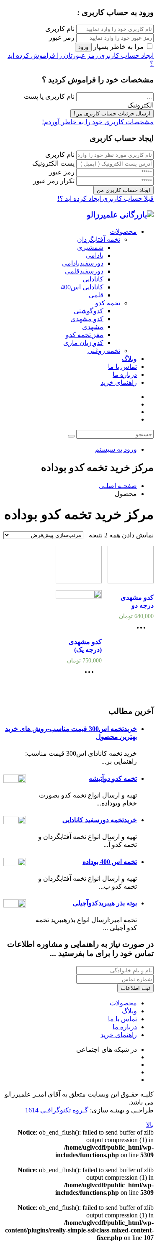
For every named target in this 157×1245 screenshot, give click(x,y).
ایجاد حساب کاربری (126, 55)
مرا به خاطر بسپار (118, 46)
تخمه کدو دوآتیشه (113, 778)
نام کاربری (60, 28)
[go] (71, 436)
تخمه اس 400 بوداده (109, 861)
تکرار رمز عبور (54, 180)
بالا (150, 1124)
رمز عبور (62, 37)
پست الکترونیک (53, 163)
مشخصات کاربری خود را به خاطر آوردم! (98, 121)
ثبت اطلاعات (135, 988)
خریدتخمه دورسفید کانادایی (99, 819)
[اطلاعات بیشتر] (143, 630)
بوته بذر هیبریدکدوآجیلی (105, 903)
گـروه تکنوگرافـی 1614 (56, 1110)
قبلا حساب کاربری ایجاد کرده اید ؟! (105, 198)
